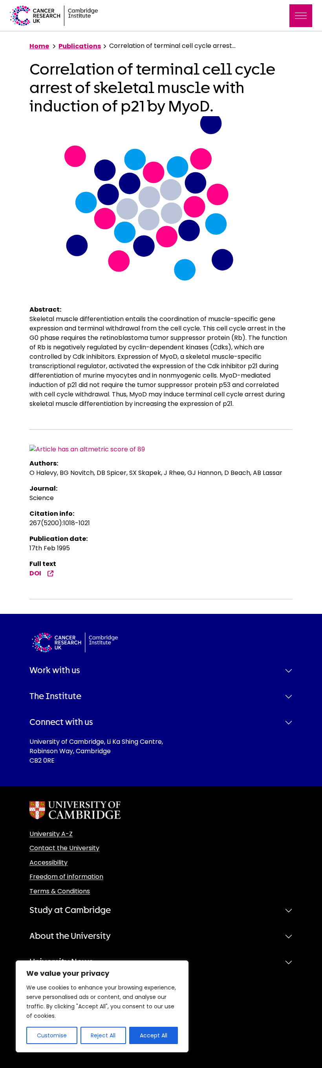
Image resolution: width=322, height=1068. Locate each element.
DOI (35, 573)
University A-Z (51, 833)
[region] (102, 1006)
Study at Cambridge (70, 910)
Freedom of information (66, 876)
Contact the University (64, 848)
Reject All (103, 1035)
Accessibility (48, 862)
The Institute (55, 696)
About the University (70, 936)
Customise (52, 1035)
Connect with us (61, 722)
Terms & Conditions (59, 891)
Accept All (153, 1035)
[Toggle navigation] (300, 15)
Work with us (54, 670)
